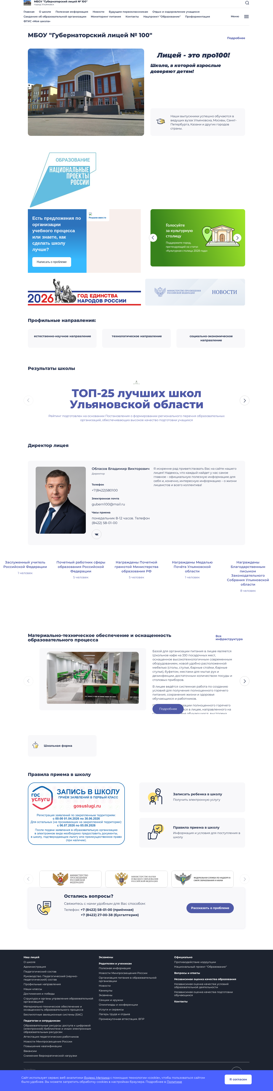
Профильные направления (42, 984)
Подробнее (236, 38)
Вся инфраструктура (229, 637)
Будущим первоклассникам (128, 11)
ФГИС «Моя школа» (37, 21)
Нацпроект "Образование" (162, 16)
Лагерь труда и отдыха (114, 1014)
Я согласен (238, 1079)
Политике (174, 1082)
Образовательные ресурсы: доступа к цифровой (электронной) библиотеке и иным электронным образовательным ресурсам (57, 1029)
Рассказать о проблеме (210, 908)
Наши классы (33, 989)
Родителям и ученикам (115, 963)
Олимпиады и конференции (118, 1004)
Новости (98, 11)
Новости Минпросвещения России (48, 1041)
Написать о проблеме (52, 261)
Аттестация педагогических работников (51, 1036)
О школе (45, 11)
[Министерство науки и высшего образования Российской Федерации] (136, 879)
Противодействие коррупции (195, 962)
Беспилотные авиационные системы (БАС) (53, 1014)
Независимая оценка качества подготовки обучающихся (203, 993)
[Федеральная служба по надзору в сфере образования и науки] (202, 879)
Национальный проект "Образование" (200, 966)
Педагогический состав (40, 971)
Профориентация (197, 16)
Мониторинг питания (106, 16)
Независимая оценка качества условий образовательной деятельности (201, 985)
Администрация (35, 966)
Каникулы (105, 990)
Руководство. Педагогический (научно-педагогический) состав (51, 978)
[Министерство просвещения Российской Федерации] (70, 879)
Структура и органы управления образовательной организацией (58, 1000)
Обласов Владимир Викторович (121, 469)
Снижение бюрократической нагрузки (50, 1055)
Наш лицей (31, 957)
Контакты (132, 16)
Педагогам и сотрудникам (42, 1020)
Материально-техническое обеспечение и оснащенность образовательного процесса (53, 1008)
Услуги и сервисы (111, 1009)
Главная (29, 11)
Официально (183, 957)
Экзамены (106, 957)
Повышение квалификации (43, 1046)
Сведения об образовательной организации (55, 16)
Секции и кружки (111, 1000)
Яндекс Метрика (97, 1077)
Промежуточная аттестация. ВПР (121, 1019)
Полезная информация (72, 11)
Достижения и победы (39, 993)
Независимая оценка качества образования (205, 979)
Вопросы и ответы (187, 973)
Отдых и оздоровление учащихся (176, 11)
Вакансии (30, 1051)
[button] (247, 3)
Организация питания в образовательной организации (128, 979)
